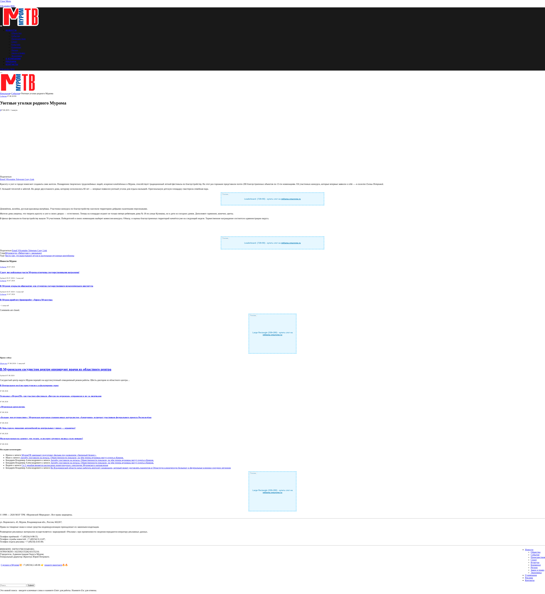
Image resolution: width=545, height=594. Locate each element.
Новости (11, 30)
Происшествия (18, 38)
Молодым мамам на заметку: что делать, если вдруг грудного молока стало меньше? (41, 438)
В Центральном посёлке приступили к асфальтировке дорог (29, 385)
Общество (16, 33)
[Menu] (1, 72)
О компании (13, 58)
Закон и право (18, 53)
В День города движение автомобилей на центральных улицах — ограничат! (38, 428)
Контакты (12, 64)
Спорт (14, 41)
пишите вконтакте (53, 565)
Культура (15, 44)
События (15, 35)
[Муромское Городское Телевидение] (21, 25)
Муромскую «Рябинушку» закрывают (23, 253)
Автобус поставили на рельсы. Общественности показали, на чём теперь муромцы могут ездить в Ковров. (72, 457)
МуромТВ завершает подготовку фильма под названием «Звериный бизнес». (59, 455)
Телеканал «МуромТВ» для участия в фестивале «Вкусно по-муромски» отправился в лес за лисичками (50, 396)
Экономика (16, 55)
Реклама (11, 61)
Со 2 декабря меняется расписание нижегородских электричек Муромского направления (65, 465)
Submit (31, 585)
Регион (14, 50)
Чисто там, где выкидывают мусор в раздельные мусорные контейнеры (39, 255)
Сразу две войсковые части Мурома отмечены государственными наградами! (39, 272)
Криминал (16, 47)
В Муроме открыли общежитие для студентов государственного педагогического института (46, 286)
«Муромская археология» (12, 407)
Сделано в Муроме (10, 565)
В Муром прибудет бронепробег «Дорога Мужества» (26, 300)
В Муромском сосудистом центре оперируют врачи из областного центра (55, 369)
